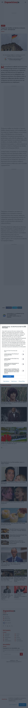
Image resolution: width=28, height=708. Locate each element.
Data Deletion (6, 381)
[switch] (23, 354)
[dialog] (14, 354)
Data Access (14, 381)
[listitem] (14, 351)
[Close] (25, 327)
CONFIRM (8, 376)
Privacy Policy (22, 381)
